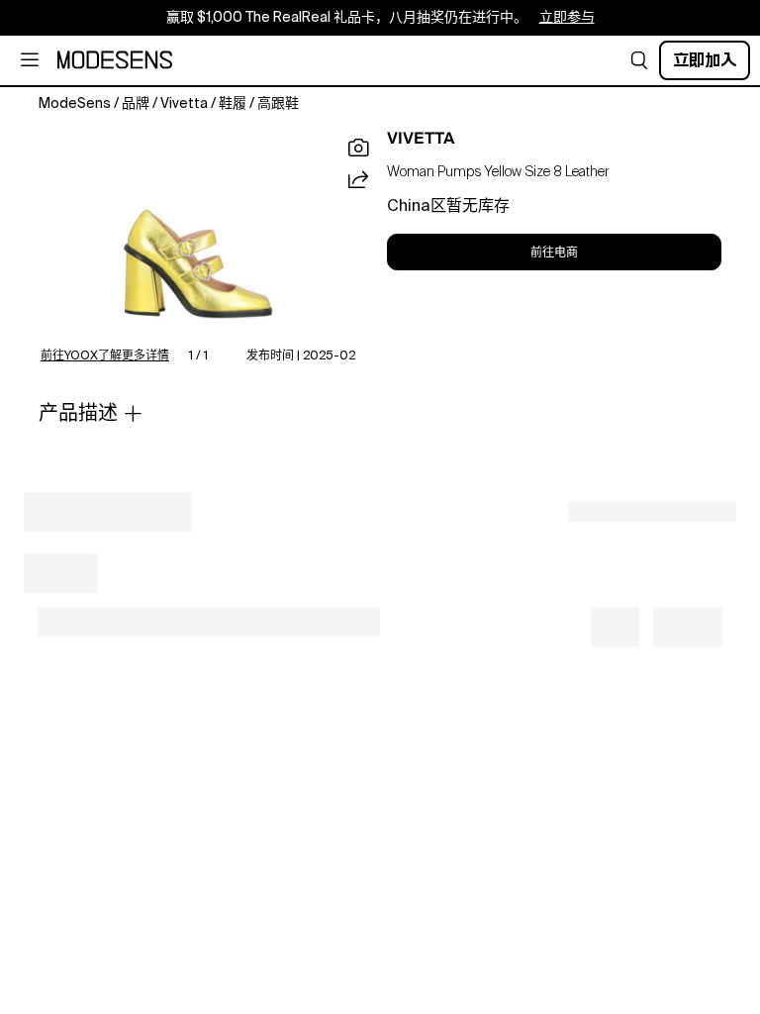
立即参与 (567, 18)
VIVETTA (420, 139)
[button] (639, 60)
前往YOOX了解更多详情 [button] (105, 356)
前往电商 (554, 252)
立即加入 (704, 60)
